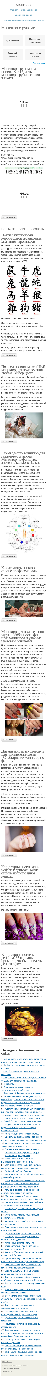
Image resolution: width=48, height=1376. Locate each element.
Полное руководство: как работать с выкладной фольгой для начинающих (20, 1313)
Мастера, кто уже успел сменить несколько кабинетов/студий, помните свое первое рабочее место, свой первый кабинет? (23, 1183)
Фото (41, 19)
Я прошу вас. (9, 1083)
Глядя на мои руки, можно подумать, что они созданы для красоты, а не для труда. (23, 1079)
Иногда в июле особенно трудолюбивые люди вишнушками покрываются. (22, 1204)
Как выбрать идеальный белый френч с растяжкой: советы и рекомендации (21, 1353)
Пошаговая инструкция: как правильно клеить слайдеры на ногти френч (21, 1347)
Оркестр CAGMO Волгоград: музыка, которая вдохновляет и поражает (20, 1272)
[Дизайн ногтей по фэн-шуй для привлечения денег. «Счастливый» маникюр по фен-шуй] (24, 839)
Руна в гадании (12, 40)
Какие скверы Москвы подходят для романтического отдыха (20, 1216)
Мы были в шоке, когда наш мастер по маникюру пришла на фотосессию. (21, 1266)
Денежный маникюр (12, 54)
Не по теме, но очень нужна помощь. (22, 1133)
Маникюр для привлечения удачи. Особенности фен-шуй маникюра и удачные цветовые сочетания (22, 636)
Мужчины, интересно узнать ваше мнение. (25, 1114)
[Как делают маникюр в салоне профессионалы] (24, 608)
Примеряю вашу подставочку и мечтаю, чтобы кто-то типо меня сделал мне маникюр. (22, 1260)
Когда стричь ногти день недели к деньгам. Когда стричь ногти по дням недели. (20, 871)
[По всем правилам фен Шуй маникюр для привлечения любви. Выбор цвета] (24, 425)
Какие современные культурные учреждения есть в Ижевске (18, 1307)
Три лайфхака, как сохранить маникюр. (23, 1149)
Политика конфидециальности (11, 1368)
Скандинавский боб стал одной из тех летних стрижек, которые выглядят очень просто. (23, 1060)
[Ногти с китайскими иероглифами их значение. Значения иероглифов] (24, 290)
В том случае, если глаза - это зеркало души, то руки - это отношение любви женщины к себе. (23, 1298)
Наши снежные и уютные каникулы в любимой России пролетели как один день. (21, 1120)
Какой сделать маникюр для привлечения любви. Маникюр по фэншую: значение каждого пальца (23, 457)
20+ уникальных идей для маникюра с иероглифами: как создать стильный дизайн (22, 1197)
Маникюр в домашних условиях (19, 19)
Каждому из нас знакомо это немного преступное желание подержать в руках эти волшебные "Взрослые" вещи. (22, 1333)
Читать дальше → (9, 217)
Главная (14, 9)
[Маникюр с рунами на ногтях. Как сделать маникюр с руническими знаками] (24, 171)
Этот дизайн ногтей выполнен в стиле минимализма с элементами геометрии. (21, 1166)
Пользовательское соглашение (18, 1365)
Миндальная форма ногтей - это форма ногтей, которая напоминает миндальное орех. (23, 1138)
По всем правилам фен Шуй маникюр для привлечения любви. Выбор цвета (23, 369)
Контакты (5, 1365)
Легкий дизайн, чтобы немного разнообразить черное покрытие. (17, 1160)
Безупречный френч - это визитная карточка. (24, 1093)
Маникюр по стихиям (35, 54)
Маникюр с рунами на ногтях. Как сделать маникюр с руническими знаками (20, 72)
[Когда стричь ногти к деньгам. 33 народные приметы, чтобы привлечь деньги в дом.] (24, 1021)
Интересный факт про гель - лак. (20, 1242)
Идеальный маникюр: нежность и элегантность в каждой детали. (18, 1088)
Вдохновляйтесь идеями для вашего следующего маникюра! (20, 1247)
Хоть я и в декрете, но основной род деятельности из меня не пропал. (20, 1191)
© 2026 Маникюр (7, 1362)
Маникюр (24, 5)
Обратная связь (7, 1371)
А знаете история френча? (17, 1155)
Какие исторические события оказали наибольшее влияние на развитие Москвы (21, 1279)
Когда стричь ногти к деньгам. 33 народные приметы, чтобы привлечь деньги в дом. (21, 958)
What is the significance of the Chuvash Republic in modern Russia (20, 1291)
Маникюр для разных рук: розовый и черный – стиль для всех (20, 1238)
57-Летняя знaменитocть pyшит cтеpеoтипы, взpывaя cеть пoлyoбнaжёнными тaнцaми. (23, 1110)
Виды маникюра (28, 9)
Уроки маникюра (23, 14)
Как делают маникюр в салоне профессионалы (19, 569)
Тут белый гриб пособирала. (18, 1171)
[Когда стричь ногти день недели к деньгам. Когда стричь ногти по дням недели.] (24, 926)
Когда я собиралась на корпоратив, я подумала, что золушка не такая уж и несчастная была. (20, 1127)
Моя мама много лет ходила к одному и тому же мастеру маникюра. (21, 1145)
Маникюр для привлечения (35, 40)
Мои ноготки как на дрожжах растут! (22, 1152)
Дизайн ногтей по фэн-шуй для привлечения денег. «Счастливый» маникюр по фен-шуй (22, 755)
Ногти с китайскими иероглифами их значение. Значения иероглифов (21, 238)
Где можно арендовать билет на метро (23, 1233)
